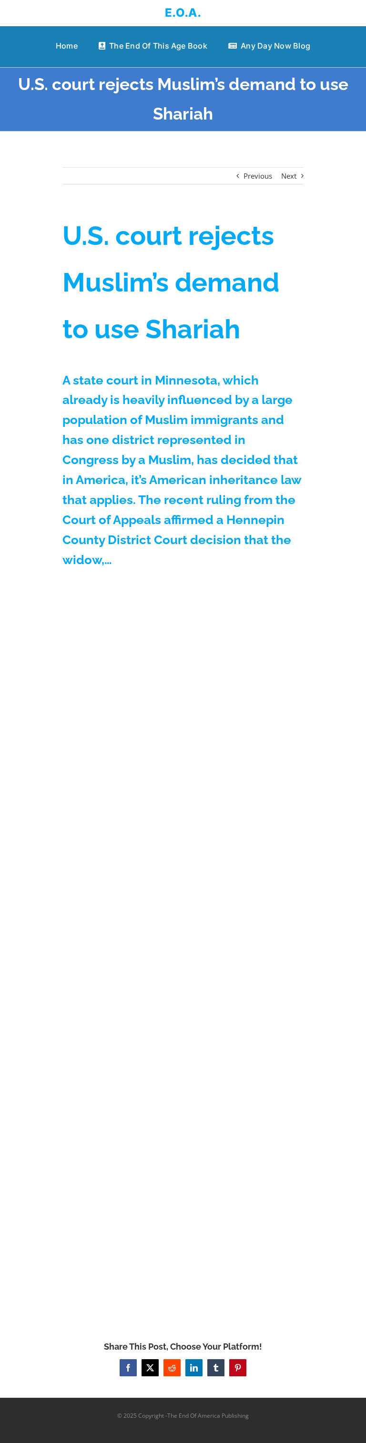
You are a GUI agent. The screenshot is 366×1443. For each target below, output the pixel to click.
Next (288, 176)
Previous (258, 176)
